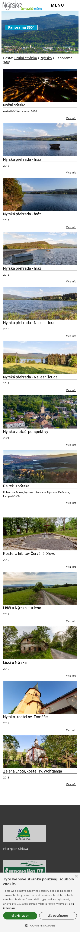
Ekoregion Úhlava (15, 849)
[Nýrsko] (22, 5)
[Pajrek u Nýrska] (40, 466)
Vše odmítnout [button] (58, 915)
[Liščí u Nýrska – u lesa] (40, 588)
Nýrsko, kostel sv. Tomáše (25, 717)
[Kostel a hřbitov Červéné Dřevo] (40, 533)
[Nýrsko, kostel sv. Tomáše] (40, 697)
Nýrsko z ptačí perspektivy (25, 432)
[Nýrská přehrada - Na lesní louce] (40, 303)
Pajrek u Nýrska (16, 486)
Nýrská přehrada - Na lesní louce (30, 323)
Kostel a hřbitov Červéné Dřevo (29, 553)
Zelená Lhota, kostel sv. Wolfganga (32, 771)
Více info (71, 118)
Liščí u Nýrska (15, 662)
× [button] (76, 876)
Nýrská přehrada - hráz (22, 159)
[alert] (40, 902)
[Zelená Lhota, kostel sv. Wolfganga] (40, 751)
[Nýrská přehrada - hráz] (40, 139)
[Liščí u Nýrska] (40, 642)
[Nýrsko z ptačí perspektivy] (40, 411)
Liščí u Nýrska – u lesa (22, 608)
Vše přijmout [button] (20, 915)
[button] (40, 925)
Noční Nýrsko (14, 105)
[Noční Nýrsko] (40, 85)
